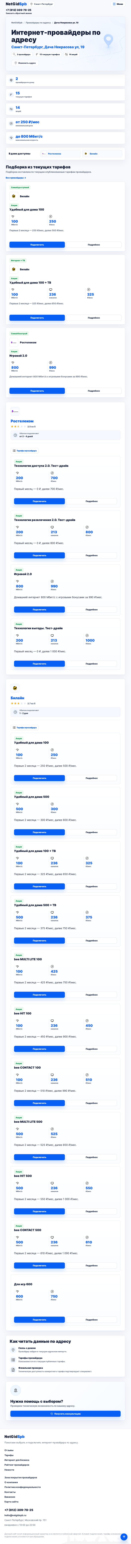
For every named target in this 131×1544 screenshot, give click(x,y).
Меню (120, 4)
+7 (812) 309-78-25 (18, 1510)
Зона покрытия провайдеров (20, 1477)
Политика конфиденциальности (22, 1487)
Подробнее (94, 244)
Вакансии (9, 1496)
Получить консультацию (67, 1413)
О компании (11, 1482)
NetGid (16, 4)
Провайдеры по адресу (38, 22)
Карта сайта (11, 1501)
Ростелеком (54, 153)
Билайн (93, 153)
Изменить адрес (27, 63)
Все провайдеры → (16, 177)
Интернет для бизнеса (16, 1460)
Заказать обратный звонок (19, 13)
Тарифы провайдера (27, 450)
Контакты (9, 1492)
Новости (9, 1469)
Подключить (37, 244)
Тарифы (8, 1455)
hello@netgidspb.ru (15, 1515)
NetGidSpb (16, 22)
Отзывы (8, 1450)
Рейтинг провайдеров (16, 1464)
